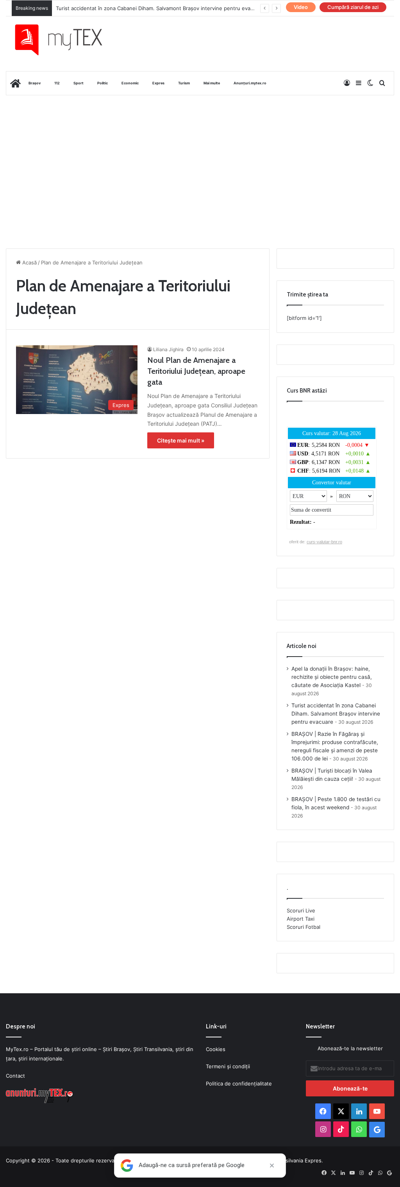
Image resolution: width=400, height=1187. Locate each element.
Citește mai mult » (180, 440)
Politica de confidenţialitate (239, 1083)
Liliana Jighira (168, 349)
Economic (130, 83)
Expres (158, 83)
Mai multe (212, 83)
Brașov (35, 83)
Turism (184, 83)
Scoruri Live (301, 910)
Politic (102, 83)
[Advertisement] (200, 157)
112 (57, 83)
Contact (15, 1076)
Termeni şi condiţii (228, 1066)
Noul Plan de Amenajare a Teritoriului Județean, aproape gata (196, 371)
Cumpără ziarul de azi (353, 7)
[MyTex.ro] (64, 39)
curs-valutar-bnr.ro (324, 541)
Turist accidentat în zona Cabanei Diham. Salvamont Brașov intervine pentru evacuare (160, 8)
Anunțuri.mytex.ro (250, 83)
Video (301, 7)
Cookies (215, 1049)
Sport (78, 83)
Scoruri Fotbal (303, 927)
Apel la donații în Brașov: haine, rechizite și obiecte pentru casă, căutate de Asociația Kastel (331, 677)
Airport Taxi (300, 919)
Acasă (29, 262)
